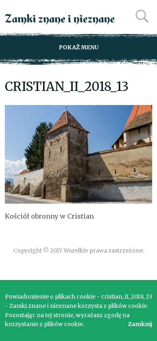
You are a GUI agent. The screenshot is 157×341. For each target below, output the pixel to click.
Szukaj (142, 16)
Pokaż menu (79, 47)
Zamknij (140, 324)
